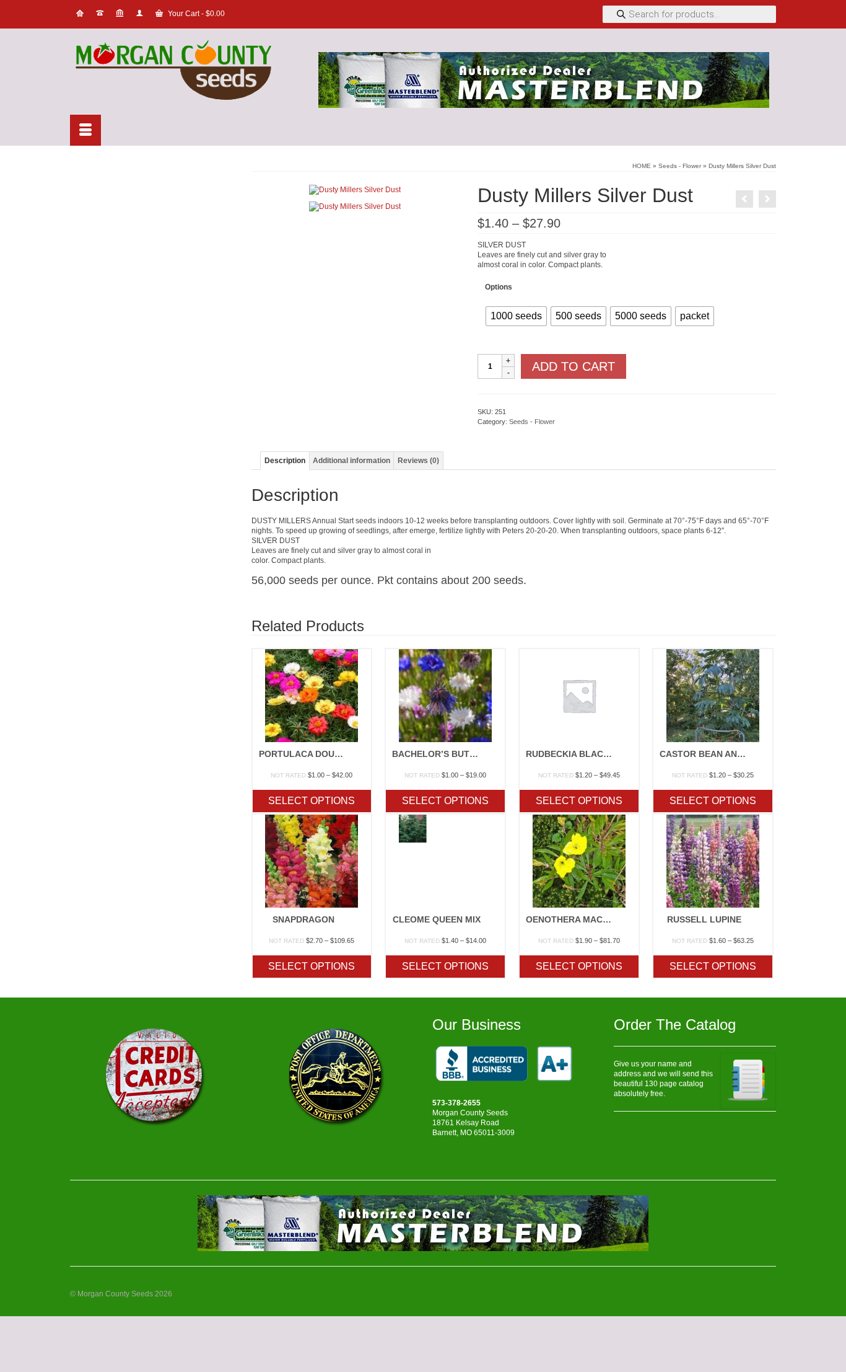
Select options (311, 800)
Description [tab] (284, 460)
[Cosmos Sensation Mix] (744, 199)
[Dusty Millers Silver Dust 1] (355, 189)
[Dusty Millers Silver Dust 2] (355, 205)
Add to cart (573, 366)
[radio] (516, 316)
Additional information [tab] (351, 460)
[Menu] (85, 130)
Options (498, 287)
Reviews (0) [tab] (418, 460)
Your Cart (195, 13)
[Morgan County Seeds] (181, 71)
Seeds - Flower (532, 421)
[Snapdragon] (767, 199)
